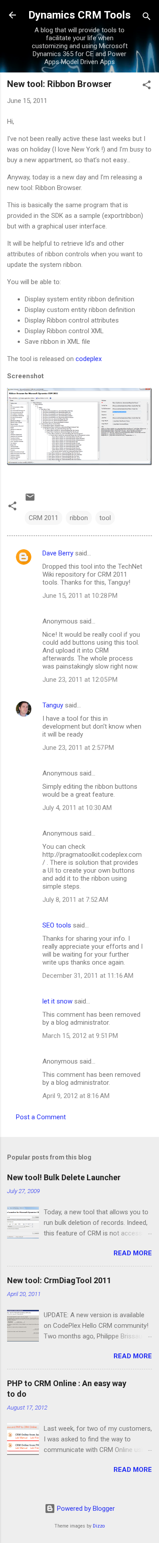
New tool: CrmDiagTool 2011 (59, 1280)
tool (105, 518)
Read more (133, 1253)
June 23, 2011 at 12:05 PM (79, 680)
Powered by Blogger (85, 1509)
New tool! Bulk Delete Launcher (64, 1177)
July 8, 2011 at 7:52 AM (75, 900)
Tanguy (52, 705)
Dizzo (99, 1526)
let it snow (57, 1001)
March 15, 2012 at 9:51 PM (80, 1036)
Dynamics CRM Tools (79, 15)
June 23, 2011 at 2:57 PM (78, 748)
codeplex (89, 359)
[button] (146, 86)
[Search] (146, 17)
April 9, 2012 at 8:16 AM (76, 1096)
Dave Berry (57, 553)
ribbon (79, 518)
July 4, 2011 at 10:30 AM (77, 808)
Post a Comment (41, 1117)
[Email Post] (30, 500)
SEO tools (56, 925)
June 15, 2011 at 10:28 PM (79, 596)
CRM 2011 (43, 518)
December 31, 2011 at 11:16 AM (87, 976)
